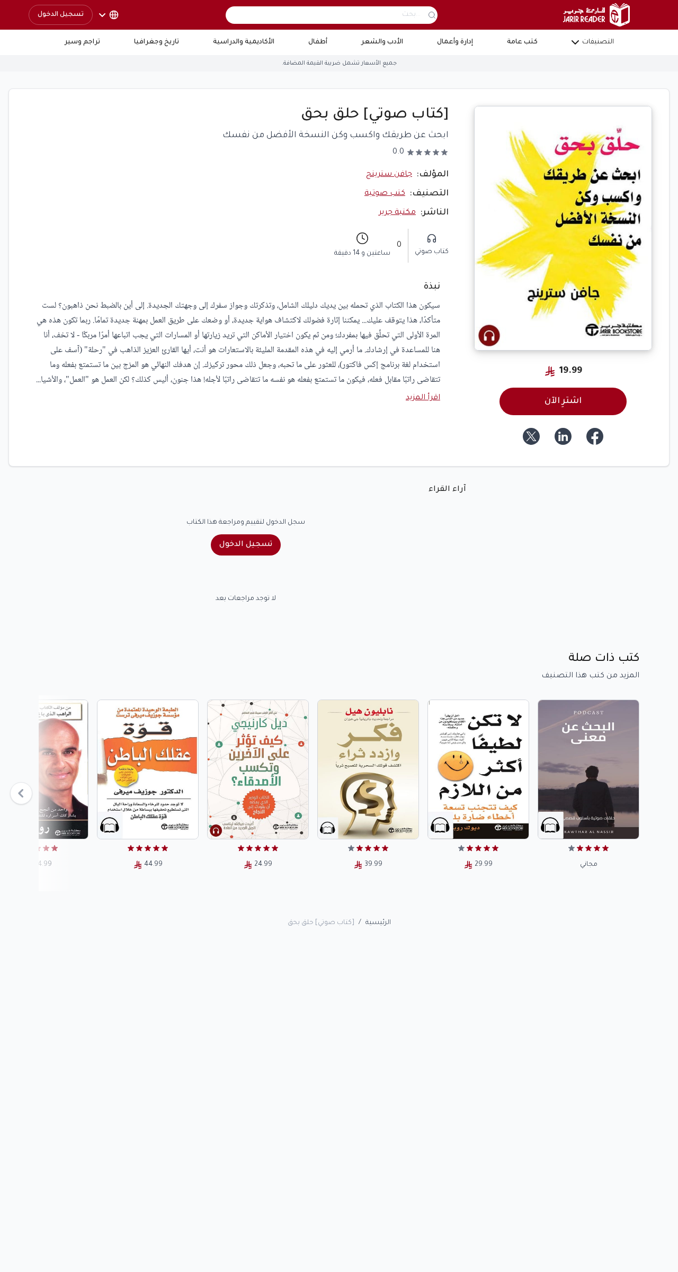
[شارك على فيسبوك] (595, 436)
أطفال (317, 42)
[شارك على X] (531, 436)
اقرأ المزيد (423, 398)
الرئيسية (378, 923)
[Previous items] (21, 793)
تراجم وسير (82, 42)
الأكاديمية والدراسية (243, 42)
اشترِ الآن (563, 401)
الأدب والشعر (382, 42)
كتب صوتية (384, 194)
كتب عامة (522, 42)
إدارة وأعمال (455, 42)
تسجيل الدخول (61, 15)
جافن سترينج (389, 175)
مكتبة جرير (397, 213)
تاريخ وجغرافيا (156, 42)
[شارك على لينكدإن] (563, 436)
